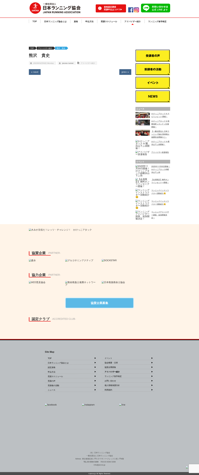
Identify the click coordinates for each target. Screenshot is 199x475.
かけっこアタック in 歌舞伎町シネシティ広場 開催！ (160, 124)
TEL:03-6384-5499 (91, 461)
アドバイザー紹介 (132, 21)
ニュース (51, 389)
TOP (34, 21)
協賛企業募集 (110, 367)
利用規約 (108, 389)
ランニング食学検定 (157, 21)
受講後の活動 (53, 385)
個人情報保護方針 (112, 385)
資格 (76, 21)
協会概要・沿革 (111, 362)
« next (34, 72)
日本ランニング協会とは (55, 21)
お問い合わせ (110, 380)
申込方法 (89, 21)
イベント (108, 358)
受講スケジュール (109, 21)
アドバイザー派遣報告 (160, 152)
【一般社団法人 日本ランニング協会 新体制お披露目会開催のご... (160, 134)
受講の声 (51, 380)
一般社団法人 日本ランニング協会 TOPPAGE (55, 8)
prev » (125, 72)
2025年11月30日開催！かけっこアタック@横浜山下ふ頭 (160, 169)
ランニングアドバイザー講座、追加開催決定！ (160, 215)
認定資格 (51, 367)
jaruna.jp (93, 474)
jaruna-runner (68, 63)
